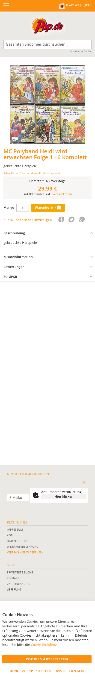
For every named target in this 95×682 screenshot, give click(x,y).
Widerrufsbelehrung (23, 546)
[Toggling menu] (6, 5)
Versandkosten (62, 194)
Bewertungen (13, 267)
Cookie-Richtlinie (44, 644)
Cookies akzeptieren (47, 659)
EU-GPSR (10, 276)
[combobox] (47, 44)
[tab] (47, 233)
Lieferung (14, 589)
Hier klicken (64, 496)
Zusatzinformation (18, 257)
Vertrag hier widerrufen (25, 552)
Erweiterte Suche (81, 51)
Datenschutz (17, 541)
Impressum (15, 529)
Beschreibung (14, 233)
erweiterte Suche (20, 572)
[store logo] (48, 27)
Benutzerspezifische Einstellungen (47, 671)
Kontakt (13, 578)
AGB (10, 535)
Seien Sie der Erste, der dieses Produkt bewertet (31, 173)
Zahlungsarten (18, 584)
